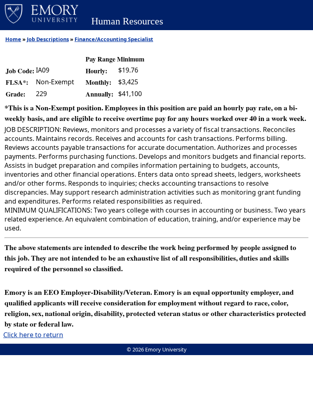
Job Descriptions (48, 39)
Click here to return (33, 334)
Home (13, 39)
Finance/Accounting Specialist (114, 39)
